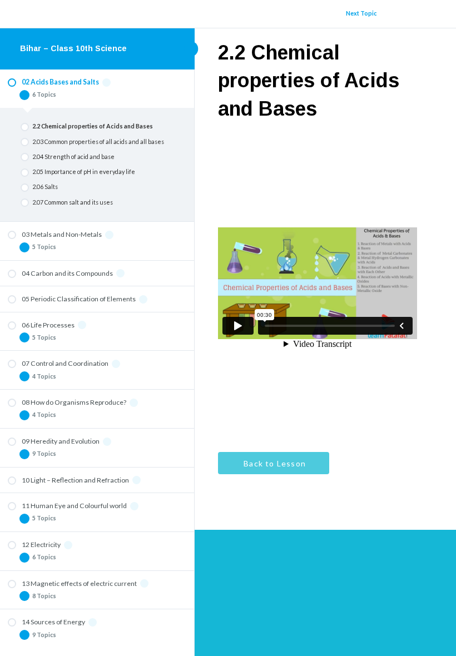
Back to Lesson (273, 463)
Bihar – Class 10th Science (73, 48)
